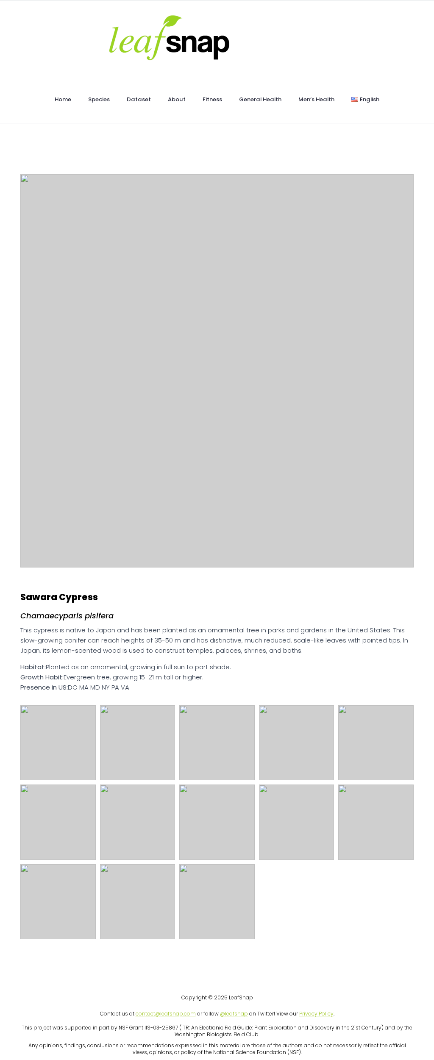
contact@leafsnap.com (166, 1013)
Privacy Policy (316, 1013)
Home (63, 99)
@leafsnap (234, 1013)
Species (99, 99)
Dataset (139, 99)
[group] (217, 371)
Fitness (212, 99)
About (177, 99)
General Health (260, 99)
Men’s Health (316, 99)
